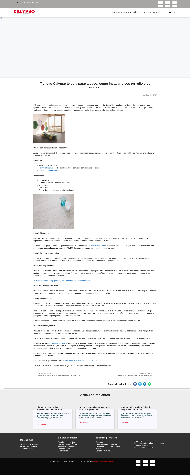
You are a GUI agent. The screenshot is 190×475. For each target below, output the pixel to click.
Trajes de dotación (141, 445)
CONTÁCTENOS (170, 12)
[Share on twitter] (140, 384)
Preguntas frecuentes (66, 446)
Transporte (138, 441)
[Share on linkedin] (144, 384)
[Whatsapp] (174, 4)
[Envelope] (152, 469)
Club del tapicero (26, 449)
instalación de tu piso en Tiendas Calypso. (81, 361)
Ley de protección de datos (103, 461)
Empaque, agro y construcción (108, 446)
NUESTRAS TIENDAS (151, 12)
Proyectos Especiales (28, 446)
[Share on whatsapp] (149, 384)
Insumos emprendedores (143, 447)
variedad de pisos (98, 246)
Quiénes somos (64, 449)
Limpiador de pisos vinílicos (49, 170)
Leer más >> (41, 425)
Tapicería (99, 442)
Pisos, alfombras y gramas (106, 444)
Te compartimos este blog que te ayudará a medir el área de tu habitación (61, 281)
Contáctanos (63, 451)
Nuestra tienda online (66, 442)
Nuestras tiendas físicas (67, 444)
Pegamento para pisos (47, 168)
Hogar (98, 449)
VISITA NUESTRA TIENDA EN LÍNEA (125, 12)
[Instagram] (167, 4)
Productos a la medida (29, 444)
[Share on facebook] (135, 384)
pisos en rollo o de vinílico (57, 343)
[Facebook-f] (160, 4)
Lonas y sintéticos (103, 451)
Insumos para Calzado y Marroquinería (149, 443)
